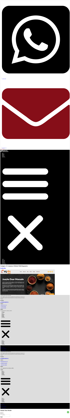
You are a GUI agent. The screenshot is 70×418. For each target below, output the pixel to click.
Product (3, 315)
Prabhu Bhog (3, 268)
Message (1, 416)
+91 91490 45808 (3, 307)
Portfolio (3, 316)
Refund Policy (4, 350)
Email (1, 413)
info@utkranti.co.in (4, 361)
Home (3, 259)
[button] (25, 208)
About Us (3, 260)
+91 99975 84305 (3, 306)
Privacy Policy (2, 404)
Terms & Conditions (3, 348)
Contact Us (4, 263)
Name (1, 412)
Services (3, 261)
